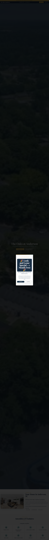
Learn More (28, 281)
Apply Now (20, 281)
